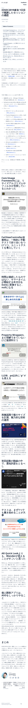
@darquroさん (17, 117)
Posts (3, 8)
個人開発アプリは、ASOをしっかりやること (13, 59)
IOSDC (3, 21)
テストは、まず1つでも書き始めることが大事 (13, 54)
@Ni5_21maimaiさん (15, 140)
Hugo (7, 704)
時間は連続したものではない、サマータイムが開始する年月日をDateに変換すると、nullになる (14, 40)
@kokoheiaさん (10, 125)
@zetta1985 (12, 156)
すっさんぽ (4, 2)
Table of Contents (8, 26)
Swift (6, 21)
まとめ (4, 61)
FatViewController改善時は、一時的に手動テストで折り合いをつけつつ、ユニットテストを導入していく (14, 35)
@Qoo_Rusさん (19, 121)
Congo (10, 704)
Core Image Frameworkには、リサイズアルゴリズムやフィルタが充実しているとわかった (14, 30)
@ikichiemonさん (11, 152)
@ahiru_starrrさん (11, 148)
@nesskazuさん (11, 144)
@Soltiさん (21, 134)
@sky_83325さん (18, 129)
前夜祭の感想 (11, 76)
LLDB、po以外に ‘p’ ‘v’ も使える (10, 46)
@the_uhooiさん (11, 113)
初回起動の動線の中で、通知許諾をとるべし (13, 52)
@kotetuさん (21, 100)
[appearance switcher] (21, 703)
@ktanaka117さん (13, 106)
